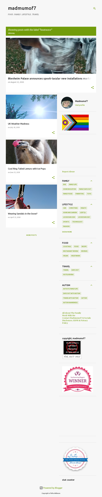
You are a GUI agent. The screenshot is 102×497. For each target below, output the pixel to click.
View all (11, 33)
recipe (84, 246)
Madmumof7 (81, 101)
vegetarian (75, 255)
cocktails (67, 246)
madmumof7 (22, 8)
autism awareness (70, 302)
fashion (66, 226)
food (76, 246)
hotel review (68, 274)
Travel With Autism (70, 298)
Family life (73, 184)
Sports (66, 222)
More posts (31, 235)
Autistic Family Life (70, 289)
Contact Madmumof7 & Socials (76, 318)
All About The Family (71, 313)
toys (89, 193)
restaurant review (70, 251)
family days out (85, 189)
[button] (92, 88)
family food (67, 193)
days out (75, 270)
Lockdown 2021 (84, 217)
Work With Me (68, 315)
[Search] (94, 8)
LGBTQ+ (83, 212)
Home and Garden (70, 212)
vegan (65, 255)
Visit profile (80, 105)
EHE (64, 184)
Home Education (69, 189)
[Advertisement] (77, 150)
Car (64, 208)
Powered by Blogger (52, 488)
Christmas (73, 208)
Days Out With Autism (71, 293)
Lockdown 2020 (69, 217)
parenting (80, 193)
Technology (77, 222)
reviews (84, 251)
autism (84, 298)
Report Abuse (68, 171)
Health (83, 208)
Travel (65, 270)
